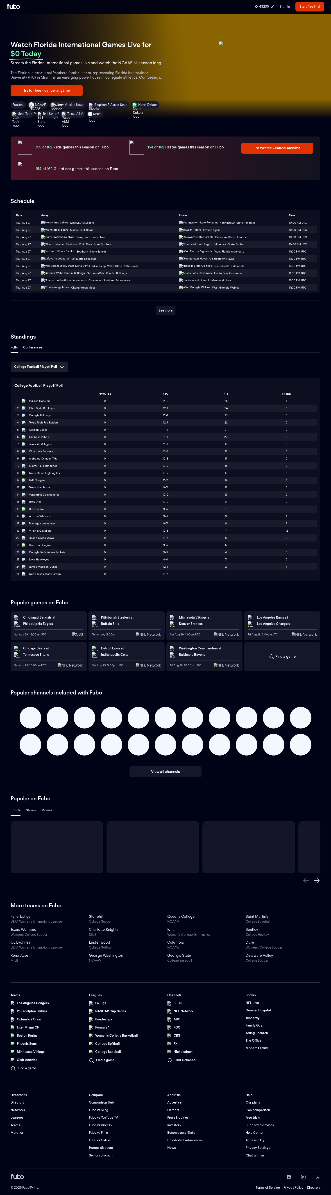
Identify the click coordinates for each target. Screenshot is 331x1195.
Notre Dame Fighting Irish (45, 473)
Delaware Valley (259, 955)
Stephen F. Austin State (110, 105)
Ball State (49, 114)
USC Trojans (36, 509)
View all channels (165, 771)
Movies (46, 810)
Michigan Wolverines (42, 523)
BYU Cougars (37, 480)
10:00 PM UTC (298, 230)
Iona (171, 929)
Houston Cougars (40, 545)
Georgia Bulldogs (40, 415)
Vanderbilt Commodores (44, 494)
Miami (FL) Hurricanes (43, 465)
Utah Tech (25, 114)
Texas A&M (75, 114)
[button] (306, 880)
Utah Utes (35, 501)
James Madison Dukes (43, 566)
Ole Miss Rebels (39, 437)
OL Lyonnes (20, 942)
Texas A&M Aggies (40, 444)
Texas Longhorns (39, 487)
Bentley (252, 929)
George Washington (106, 955)
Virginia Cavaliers (40, 530)
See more (165, 310)
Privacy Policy (293, 1187)
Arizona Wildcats (40, 516)
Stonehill (96, 916)
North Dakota (148, 105)
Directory (313, 1187)
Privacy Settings (258, 1147)
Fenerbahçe (21, 916)
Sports (15, 810)
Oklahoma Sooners (41, 451)
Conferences (33, 347)
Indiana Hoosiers (39, 401)
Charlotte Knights (103, 929)
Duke (250, 942)
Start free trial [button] (309, 6)
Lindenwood (99, 942)
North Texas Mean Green (45, 574)
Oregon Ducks (38, 429)
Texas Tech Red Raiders (44, 422)
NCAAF (40, 105)
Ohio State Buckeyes (42, 408)
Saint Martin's (257, 916)
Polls (14, 347)
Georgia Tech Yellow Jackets (47, 552)
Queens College (181, 916)
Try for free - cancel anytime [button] (46, 90)
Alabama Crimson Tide (43, 458)
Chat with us (255, 1155)
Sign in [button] (285, 6)
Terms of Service (268, 1187)
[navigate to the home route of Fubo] (13, 7)
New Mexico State (70, 105)
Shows (31, 810)
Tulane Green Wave (41, 537)
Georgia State (179, 955)
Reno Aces (20, 955)
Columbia (175, 942)
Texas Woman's (23, 929)
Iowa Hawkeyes (39, 559)
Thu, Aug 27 (23, 230)
